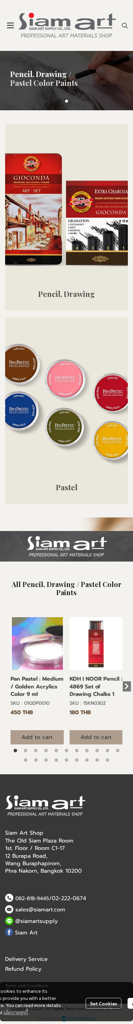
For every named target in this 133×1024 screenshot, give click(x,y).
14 (46, 760)
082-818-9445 (32, 898)
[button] (125, 25)
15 (56, 760)
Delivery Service (26, 959)
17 (76, 760)
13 (35, 760)
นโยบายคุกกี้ (15, 1012)
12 (25, 760)
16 (66, 760)
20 (107, 760)
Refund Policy (23, 969)
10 (107, 750)
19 (97, 760)
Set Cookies (103, 1003)
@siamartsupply (36, 921)
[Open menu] (10, 25)
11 (117, 750)
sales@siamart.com (40, 910)
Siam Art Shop (24, 833)
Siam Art (26, 933)
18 (87, 760)
